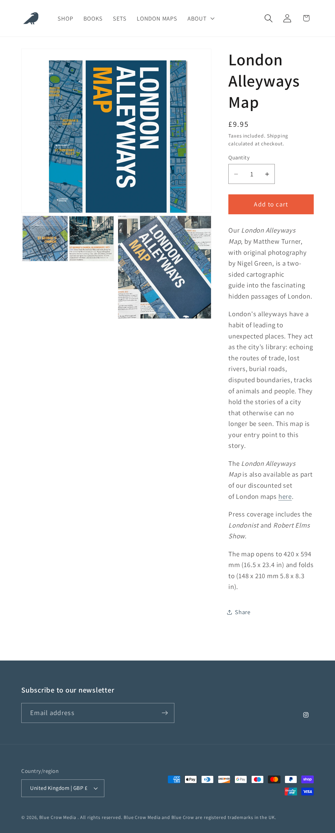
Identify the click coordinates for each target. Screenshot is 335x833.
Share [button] (243, 612)
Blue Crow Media (57, 817)
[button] (200, 18)
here (285, 496)
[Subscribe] (164, 713)
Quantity (239, 157)
